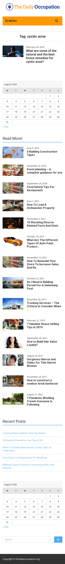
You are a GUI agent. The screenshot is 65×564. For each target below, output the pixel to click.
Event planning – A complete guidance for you (44, 171)
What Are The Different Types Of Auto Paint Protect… (42, 243)
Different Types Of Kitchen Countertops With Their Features (28, 466)
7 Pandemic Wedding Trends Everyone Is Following (40, 401)
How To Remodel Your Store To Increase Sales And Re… (43, 264)
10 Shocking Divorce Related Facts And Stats (42, 224)
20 (34, 111)
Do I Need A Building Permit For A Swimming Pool (42, 285)
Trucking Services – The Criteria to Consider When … (44, 306)
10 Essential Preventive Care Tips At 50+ (23, 440)
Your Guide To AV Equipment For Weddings (25, 457)
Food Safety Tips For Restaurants (40, 188)
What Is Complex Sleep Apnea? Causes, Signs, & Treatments (27, 449)
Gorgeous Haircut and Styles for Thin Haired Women (41, 363)
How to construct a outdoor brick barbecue (42, 382)
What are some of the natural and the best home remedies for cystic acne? (41, 56)
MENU (12, 21)
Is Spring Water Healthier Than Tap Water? (24, 433)
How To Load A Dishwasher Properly (40, 206)
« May (6, 126)
